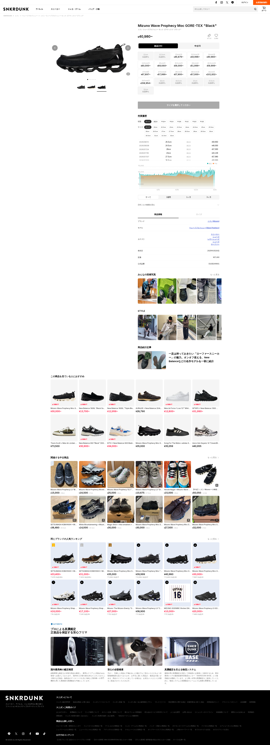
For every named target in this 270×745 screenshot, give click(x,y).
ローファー (215, 244)
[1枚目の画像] (87, 79)
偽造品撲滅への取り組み (81, 702)
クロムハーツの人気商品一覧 (135, 729)
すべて (148, 121)
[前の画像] (55, 48)
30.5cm (148, 135)
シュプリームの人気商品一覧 (66, 729)
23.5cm (179, 127)
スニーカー (55, 9)
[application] (178, 178)
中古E (202, 121)
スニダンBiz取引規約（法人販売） (104, 716)
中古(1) (197, 46)
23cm (171, 127)
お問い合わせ (187, 712)
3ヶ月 (209, 197)
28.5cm (187, 131)
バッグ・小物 (94, 9)
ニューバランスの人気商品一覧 (90, 729)
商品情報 (158, 214)
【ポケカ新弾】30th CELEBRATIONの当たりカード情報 (112, 740)
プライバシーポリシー (230, 702)
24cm (187, 127)
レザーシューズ (213, 239)
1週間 (168, 197)
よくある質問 (175, 712)
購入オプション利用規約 (133, 712)
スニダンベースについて (101, 702)
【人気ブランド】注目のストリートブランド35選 (73, 740)
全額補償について (222, 712)
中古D (194, 121)
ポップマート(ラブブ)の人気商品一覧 (161, 729)
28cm (179, 131)
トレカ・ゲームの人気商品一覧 (136, 726)
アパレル (39, 9)
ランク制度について (92, 712)
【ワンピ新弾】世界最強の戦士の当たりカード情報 (152, 740)
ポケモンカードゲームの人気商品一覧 (185, 726)
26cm (147, 131)
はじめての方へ (61, 712)
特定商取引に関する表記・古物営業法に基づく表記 (186, 702)
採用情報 (252, 702)
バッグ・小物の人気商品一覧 (159, 726)
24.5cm (195, 127)
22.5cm (163, 127)
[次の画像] (128, 48)
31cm (156, 135)
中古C (187, 121)
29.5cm (203, 131)
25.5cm (211, 127)
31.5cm (164, 135)
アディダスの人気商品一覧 (113, 729)
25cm (203, 127)
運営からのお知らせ (238, 712)
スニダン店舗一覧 (119, 702)
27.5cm (171, 131)
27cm (163, 131)
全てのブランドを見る (221, 729)
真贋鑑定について (76, 712)
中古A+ (163, 121)
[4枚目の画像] (92, 79)
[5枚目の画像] (93, 79)
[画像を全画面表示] (91, 48)
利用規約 (251, 712)
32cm (172, 135)
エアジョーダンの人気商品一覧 (230, 726)
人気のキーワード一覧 (184, 729)
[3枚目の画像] (90, 79)
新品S (156, 121)
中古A (172, 121)
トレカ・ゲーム (74, 9)
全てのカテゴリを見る (202, 729)
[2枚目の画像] (89, 79)
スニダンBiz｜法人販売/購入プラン (140, 702)
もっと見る (214, 274)
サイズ (199, 214)
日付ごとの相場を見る (146, 205)
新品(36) (158, 46)
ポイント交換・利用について (112, 712)
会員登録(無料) (261, 2)
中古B (179, 121)
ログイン (244, 2)
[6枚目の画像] (95, 79)
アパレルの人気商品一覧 (113, 726)
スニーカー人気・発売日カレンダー (68, 726)
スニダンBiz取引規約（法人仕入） (77, 716)
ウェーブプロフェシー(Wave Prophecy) (204, 228)
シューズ (216, 237)
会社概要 (243, 702)
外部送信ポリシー (213, 702)
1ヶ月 (188, 197)
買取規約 (59, 716)
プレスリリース (160, 702)
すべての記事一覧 (179, 740)
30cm (211, 131)
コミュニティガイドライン (204, 712)
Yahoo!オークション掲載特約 (128, 716)
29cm (195, 131)
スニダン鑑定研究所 (63, 702)
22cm (155, 127)
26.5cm (155, 131)
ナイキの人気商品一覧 (209, 726)
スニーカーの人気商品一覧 (93, 726)
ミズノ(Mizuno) (213, 221)
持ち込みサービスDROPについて (156, 712)
